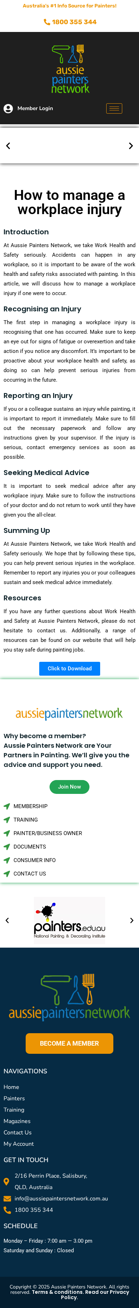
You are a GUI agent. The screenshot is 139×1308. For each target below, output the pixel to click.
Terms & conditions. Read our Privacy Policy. (80, 1294)
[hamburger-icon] (114, 108)
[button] (8, 145)
